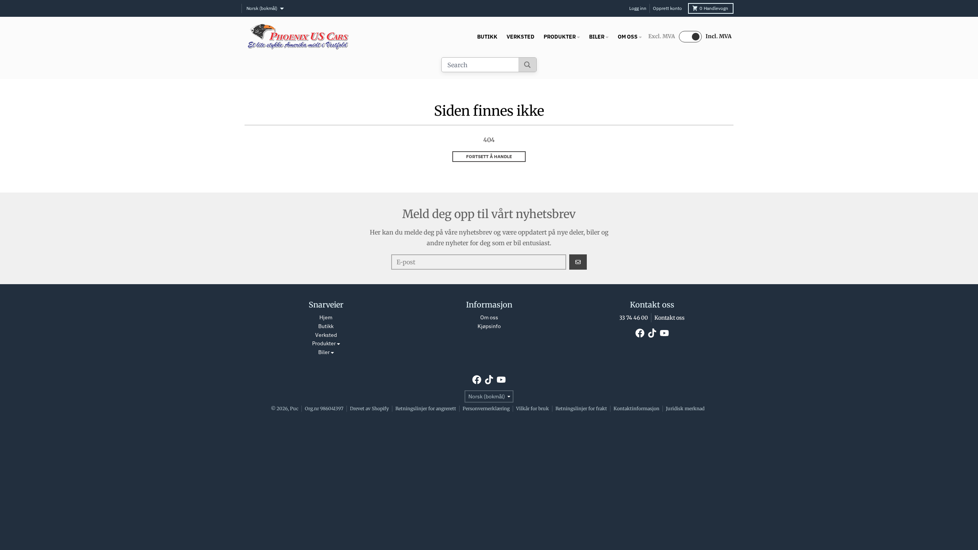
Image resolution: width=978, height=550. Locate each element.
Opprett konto (667, 8)
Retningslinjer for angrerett (425, 408)
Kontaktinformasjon (636, 408)
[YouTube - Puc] (664, 333)
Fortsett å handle (489, 156)
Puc (294, 408)
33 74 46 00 (633, 317)
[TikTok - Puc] (652, 333)
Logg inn (637, 8)
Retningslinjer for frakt (581, 408)
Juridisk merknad (685, 408)
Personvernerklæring (486, 408)
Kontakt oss (669, 317)
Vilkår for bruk (532, 408)
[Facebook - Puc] (639, 333)
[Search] (527, 65)
